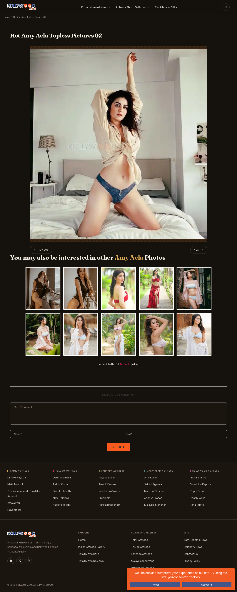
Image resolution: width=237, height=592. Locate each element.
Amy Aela (129, 257)
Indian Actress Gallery (91, 547)
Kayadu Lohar (107, 477)
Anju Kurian (151, 477)
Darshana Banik (62, 477)
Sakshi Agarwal (153, 484)
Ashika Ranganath (110, 505)
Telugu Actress (140, 547)
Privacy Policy (192, 561)
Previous (43, 249)
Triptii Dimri (197, 491)
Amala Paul (13, 503)
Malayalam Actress (142, 561)
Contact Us (191, 554)
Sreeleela (104, 498)
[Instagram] (28, 560)
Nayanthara (14, 509)
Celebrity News (193, 547)
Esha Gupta (197, 505)
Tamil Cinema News (196, 540)
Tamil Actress (139, 540)
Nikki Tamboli (15, 484)
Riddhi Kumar (61, 484)
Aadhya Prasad (153, 498)
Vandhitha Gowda (109, 491)
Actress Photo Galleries (131, 7)
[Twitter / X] (19, 560)
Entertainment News (94, 7)
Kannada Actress (141, 554)
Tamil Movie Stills (166, 7)
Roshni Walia (197, 498)
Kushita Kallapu (62, 505)
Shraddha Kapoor (200, 484)
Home (7, 17)
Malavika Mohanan (155, 505)
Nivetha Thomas (154, 491)
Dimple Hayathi (16, 477)
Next (197, 249)
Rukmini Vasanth (108, 484)
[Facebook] (10, 560)
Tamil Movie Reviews (91, 561)
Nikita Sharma (198, 477)
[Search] (226, 7)
